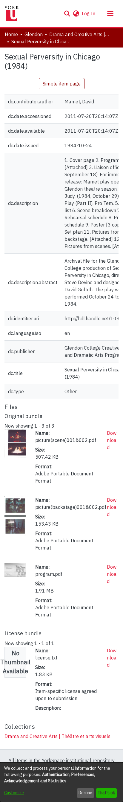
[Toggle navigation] (110, 13)
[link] (57, 736)
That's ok (106, 792)
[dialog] (61, 782)
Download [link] (111, 440)
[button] (67, 13)
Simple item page (62, 84)
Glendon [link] (33, 34)
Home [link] (11, 34)
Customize (14, 792)
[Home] (11, 13)
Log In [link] (89, 13)
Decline (85, 792)
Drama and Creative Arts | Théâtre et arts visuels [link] (79, 34)
